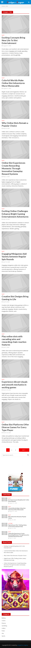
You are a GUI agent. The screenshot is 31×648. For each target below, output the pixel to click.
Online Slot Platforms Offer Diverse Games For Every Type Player (15, 427)
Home (3, 6)
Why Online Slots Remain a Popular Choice (15, 124)
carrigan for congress (22, 645)
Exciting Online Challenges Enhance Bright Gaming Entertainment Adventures (15, 214)
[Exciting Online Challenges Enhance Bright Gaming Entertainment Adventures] (15, 197)
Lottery (10, 523)
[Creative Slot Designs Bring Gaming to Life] (15, 283)
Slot (3, 35)
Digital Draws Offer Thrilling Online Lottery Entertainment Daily (17, 525)
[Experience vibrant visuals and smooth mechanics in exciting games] (15, 368)
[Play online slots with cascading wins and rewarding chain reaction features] (15, 323)
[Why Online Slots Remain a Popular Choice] (15, 109)
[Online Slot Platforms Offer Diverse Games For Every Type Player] (15, 411)
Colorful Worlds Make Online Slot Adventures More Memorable (13, 83)
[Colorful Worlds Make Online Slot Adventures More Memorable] (15, 67)
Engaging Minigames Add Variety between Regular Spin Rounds (14, 256)
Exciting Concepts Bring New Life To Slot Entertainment (13, 40)
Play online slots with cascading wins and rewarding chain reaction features (14, 340)
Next (23, 450)
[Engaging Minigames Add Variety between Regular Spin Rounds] (15, 240)
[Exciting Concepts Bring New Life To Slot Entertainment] (15, 24)
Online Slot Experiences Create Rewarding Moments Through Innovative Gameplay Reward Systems (13, 168)
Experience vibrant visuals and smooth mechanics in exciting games (14, 384)
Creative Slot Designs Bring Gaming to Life (15, 297)
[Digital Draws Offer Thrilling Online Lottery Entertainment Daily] (4, 524)
